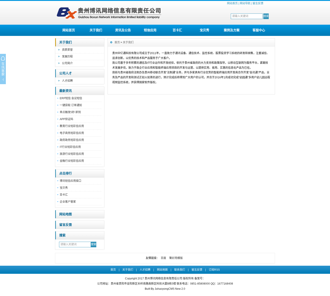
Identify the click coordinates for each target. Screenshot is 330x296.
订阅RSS (214, 269)
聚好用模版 (176, 258)
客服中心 (259, 30)
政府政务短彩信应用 (72, 140)
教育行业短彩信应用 (72, 126)
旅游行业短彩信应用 (72, 154)
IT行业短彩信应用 (70, 147)
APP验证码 (66, 119)
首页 (117, 42)
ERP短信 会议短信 (71, 98)
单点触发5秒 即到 (70, 112)
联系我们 (179, 269)
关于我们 (96, 30)
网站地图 (65, 214)
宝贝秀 (204, 30)
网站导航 (245, 3)
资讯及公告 (123, 30)
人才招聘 (67, 80)
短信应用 (150, 30)
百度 (163, 258)
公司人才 (65, 73)
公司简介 (67, 63)
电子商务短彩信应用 (72, 133)
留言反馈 (258, 3)
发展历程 (67, 56)
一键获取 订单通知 (71, 105)
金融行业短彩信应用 (72, 160)
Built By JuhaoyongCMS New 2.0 (165, 288)
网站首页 (232, 3)
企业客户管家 (68, 201)
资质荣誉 (67, 49)
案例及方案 (232, 30)
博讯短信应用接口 (70, 180)
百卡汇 (177, 30)
